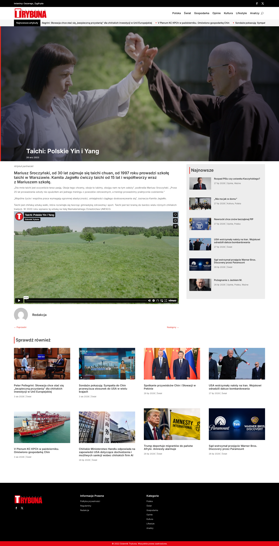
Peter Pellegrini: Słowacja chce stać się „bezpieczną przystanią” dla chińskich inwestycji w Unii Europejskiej (39, 388)
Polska (176, 13)
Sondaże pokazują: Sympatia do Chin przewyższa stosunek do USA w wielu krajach (204, 22)
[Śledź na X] (262, 3)
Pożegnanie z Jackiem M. (228, 280)
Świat (187, 13)
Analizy (254, 13)
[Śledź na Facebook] (257, 3)
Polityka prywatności (90, 501)
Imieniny (18, 3)
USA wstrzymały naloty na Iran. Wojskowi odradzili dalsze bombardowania (237, 241)
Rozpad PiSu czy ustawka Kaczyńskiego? (237, 178)
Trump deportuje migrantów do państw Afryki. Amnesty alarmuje (168, 447)
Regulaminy (85, 505)
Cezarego (28, 3)
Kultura (228, 13)
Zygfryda (38, 3)
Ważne (237, 183)
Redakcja (39, 315)
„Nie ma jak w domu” (225, 198)
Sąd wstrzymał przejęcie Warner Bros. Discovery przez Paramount (235, 261)
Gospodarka (201, 13)
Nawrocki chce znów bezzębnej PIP (233, 219)
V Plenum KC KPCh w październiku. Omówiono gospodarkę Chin (116, 22)
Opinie (216, 13)
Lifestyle (241, 13)
